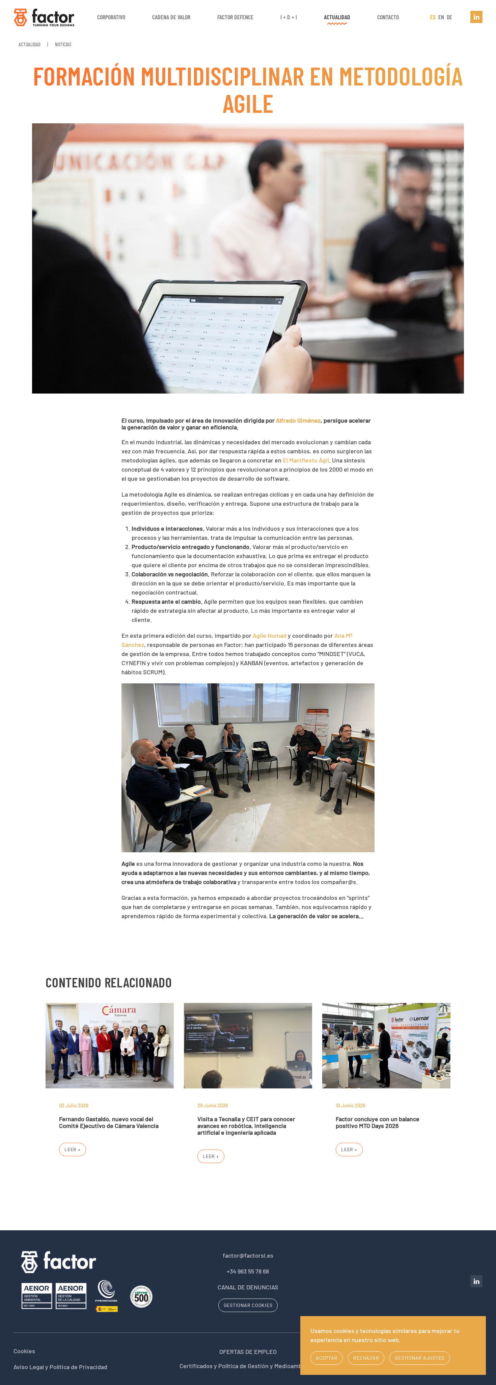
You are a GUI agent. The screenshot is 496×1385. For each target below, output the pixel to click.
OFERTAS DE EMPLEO (248, 1351)
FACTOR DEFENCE (235, 17)
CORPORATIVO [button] (111, 17)
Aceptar (326, 1358)
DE (449, 17)
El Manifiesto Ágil (306, 460)
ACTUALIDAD (337, 17)
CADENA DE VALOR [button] (171, 17)
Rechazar (366, 1358)
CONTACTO (388, 17)
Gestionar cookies (248, 1305)
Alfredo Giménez (298, 420)
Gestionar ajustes (419, 1358)
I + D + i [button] (288, 17)
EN (441, 17)
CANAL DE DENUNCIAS (248, 1287)
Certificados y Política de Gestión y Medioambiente (248, 1365)
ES (433, 17)
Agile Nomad (269, 635)
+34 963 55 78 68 (248, 1271)
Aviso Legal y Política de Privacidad (60, 1366)
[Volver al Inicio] (43, 17)
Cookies (24, 1351)
